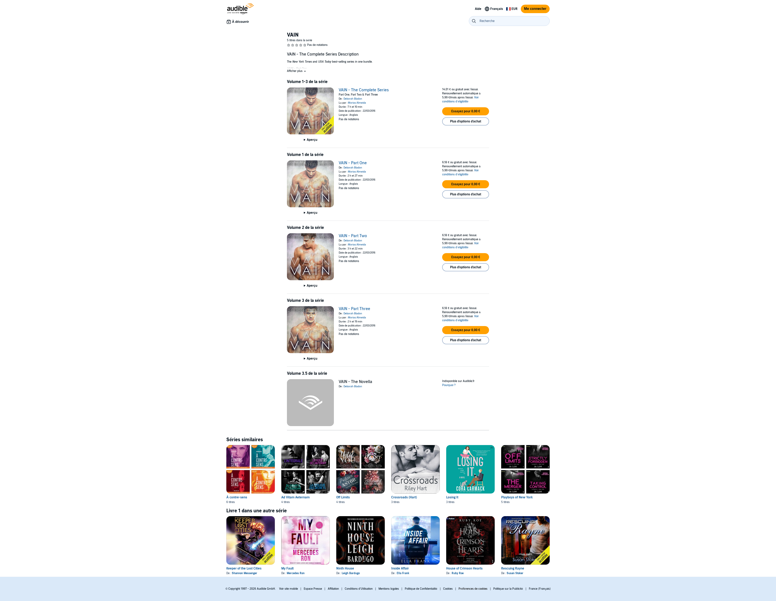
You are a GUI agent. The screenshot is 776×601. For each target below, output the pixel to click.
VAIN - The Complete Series (364, 90)
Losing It (452, 497)
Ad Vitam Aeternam (295, 497)
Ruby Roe (458, 573)
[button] (297, 71)
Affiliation (333, 588)
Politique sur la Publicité (508, 588)
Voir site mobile (288, 588)
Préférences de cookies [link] (473, 588)
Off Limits (343, 497)
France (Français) (540, 588)
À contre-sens (236, 497)
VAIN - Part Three (354, 308)
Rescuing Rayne (512, 568)
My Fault (287, 568)
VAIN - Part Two (353, 236)
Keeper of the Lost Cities (243, 568)
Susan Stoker (515, 573)
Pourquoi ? (449, 385)
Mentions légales (389, 588)
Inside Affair (400, 568)
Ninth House (345, 568)
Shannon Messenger (244, 573)
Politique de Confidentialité (421, 588)
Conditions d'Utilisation (359, 588)
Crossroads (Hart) (404, 497)
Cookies (448, 588)
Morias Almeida (357, 102)
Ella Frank (403, 573)
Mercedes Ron (296, 573)
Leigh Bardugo (351, 573)
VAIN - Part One (353, 163)
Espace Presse (313, 588)
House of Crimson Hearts (464, 568)
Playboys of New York (517, 497)
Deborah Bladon (353, 98)
